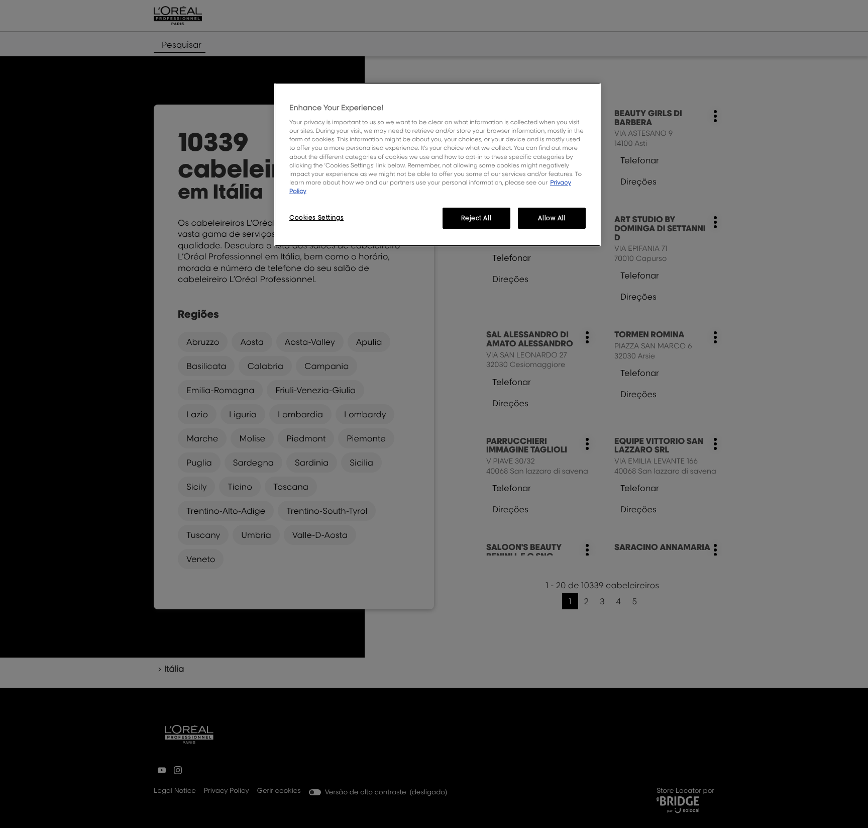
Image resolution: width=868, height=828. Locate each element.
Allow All (551, 218)
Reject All (476, 218)
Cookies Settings (316, 217)
